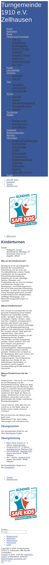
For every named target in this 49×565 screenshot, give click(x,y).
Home (9, 29)
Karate (10, 67)
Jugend (16, 109)
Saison (16, 99)
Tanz (9, 82)
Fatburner (18, 58)
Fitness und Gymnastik (18, 36)
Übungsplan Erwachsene (19, 155)
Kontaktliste (19, 143)
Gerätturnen (19, 120)
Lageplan (17, 162)
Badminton (12, 31)
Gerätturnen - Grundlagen (20, 126)
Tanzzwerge (19, 90)
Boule (9, 34)
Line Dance (19, 87)
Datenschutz (12, 540)
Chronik (16, 96)
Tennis (10, 94)
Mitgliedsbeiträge (22, 159)
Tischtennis (12, 112)
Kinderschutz (12, 536)
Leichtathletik (13, 70)
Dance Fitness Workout (20, 50)
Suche (10, 175)
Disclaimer (11, 538)
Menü (3, 24)
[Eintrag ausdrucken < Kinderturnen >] (11, 236)
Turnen (10, 115)
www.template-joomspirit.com (13, 559)
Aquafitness (19, 42)
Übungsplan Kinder (19, 149)
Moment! (17, 75)
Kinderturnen (19, 117)
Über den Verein (22, 172)
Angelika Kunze (13, 449)
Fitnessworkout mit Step (21, 63)
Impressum (11, 543)
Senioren (11, 73)
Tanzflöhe (18, 84)
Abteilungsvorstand (23, 103)
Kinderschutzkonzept (24, 140)
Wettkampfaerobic (15, 132)
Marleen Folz (26, 449)
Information (12, 138)
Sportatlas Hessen (18, 168)
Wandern (11, 135)
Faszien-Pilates (21, 55)
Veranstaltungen (22, 106)
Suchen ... (5, 530)
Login (9, 545)
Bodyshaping (19, 45)
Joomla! (4, 555)
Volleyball (11, 130)
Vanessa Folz (26, 451)
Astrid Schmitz (19, 445)
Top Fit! (16, 39)
